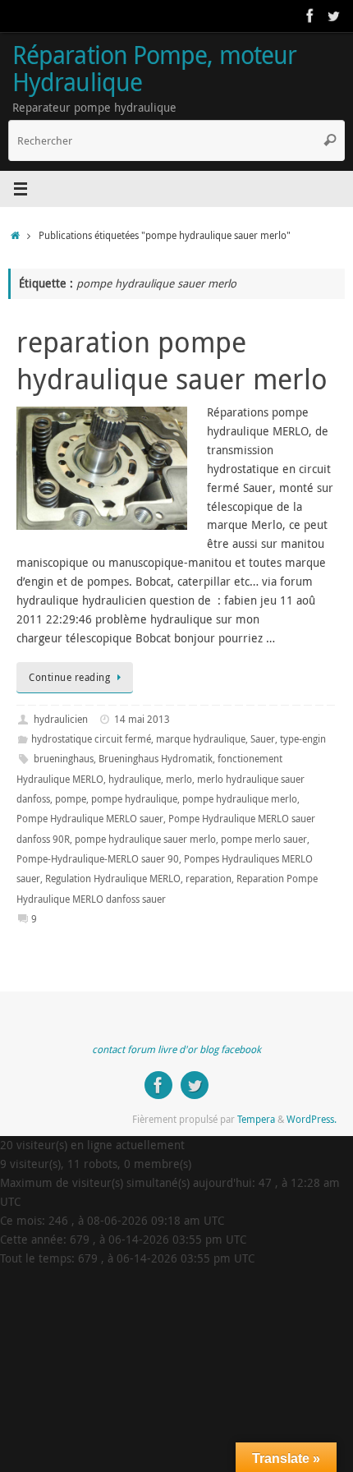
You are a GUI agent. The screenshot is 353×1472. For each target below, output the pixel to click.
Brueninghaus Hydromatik (156, 759)
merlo (179, 779)
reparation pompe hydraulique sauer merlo (172, 360)
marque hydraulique (200, 739)
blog (208, 1049)
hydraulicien (61, 719)
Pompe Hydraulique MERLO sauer (89, 819)
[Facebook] (310, 15)
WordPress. (312, 1119)
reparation (209, 879)
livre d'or (177, 1049)
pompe (70, 799)
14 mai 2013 (142, 719)
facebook (241, 1049)
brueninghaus (64, 759)
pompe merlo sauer (264, 839)
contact (108, 1049)
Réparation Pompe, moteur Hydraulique (154, 68)
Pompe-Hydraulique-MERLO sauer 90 (97, 859)
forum (141, 1049)
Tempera (256, 1119)
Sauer (262, 739)
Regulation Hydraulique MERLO (113, 879)
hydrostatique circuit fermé (91, 739)
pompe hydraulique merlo (239, 799)
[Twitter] (333, 15)
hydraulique (134, 779)
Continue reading (69, 677)
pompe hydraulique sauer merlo (145, 839)
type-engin (303, 739)
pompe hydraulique (134, 799)
